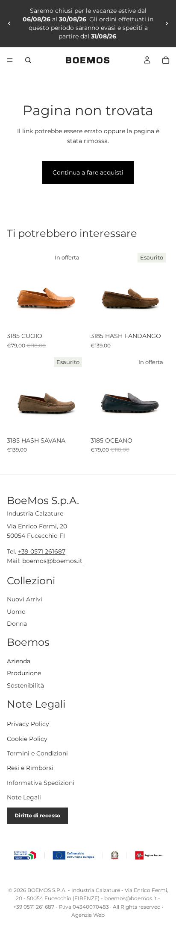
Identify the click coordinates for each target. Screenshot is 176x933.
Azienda (18, 661)
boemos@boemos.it (52, 561)
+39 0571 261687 (41, 551)
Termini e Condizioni (37, 753)
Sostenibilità (25, 685)
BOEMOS (39, 890)
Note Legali (24, 798)
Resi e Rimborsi (30, 768)
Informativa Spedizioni (40, 783)
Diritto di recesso (37, 815)
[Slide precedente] (9, 23)
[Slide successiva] (166, 23)
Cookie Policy (27, 739)
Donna (17, 624)
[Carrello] (165, 60)
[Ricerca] (28, 60)
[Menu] (10, 60)
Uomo (16, 611)
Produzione (24, 673)
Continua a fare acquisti (88, 172)
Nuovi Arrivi (24, 599)
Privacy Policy (28, 724)
